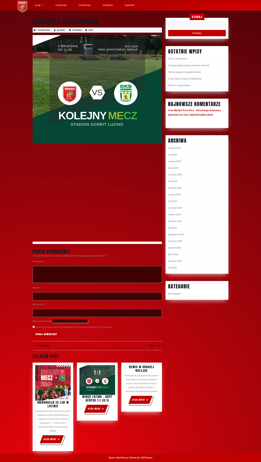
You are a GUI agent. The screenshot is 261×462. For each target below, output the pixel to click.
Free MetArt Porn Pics (181, 110)
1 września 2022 (43, 30)
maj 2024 (172, 181)
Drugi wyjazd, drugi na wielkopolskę (184, 79)
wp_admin (61, 30)
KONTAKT (130, 5)
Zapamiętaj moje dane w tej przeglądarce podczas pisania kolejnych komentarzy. (73, 327)
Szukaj (197, 17)
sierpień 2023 (174, 214)
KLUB (37, 5)
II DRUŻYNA (84, 5)
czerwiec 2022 (175, 261)
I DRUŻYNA (61, 5)
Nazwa (37, 287)
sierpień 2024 (174, 161)
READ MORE (53, 438)
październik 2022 (176, 234)
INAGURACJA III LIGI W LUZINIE (53, 404)
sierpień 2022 (174, 248)
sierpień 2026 (174, 148)
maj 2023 (172, 228)
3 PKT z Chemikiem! (177, 59)
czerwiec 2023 (175, 221)
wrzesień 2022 (175, 241)
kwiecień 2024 (175, 188)
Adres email (39, 304)
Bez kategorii (174, 293)
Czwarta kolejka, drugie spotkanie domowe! (188, 65)
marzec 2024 (174, 194)
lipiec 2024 (173, 168)
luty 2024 (172, 201)
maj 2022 (172, 268)
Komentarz (39, 261)
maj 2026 (172, 154)
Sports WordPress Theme (122, 457)
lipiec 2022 (173, 254)
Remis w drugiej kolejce (141, 369)
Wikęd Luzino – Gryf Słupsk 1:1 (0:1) (97, 398)
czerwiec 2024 (175, 174)
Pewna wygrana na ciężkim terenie (184, 72)
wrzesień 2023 (175, 208)
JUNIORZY (107, 5)
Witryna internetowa (42, 321)
